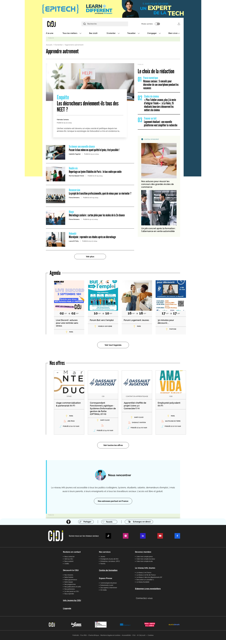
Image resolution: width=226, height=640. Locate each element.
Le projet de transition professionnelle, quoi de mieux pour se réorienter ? (100, 191)
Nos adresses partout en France (113, 501)
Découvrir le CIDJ (71, 570)
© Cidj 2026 (141, 635)
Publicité (76, 635)
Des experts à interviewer (108, 587)
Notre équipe (68, 582)
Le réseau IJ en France (143, 572)
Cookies (150, 635)
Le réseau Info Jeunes (145, 568)
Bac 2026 (93, 33)
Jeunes (102, 556)
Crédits (66, 563)
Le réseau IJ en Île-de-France (146, 575)
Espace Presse (105, 578)
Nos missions (68, 575)
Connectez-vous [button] (144, 598)
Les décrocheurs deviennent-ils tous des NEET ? (88, 103)
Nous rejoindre (69, 594)
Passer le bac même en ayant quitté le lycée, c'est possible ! (94, 148)
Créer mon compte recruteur (145, 559)
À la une (49, 33)
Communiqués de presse (108, 583)
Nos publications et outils (72, 587)
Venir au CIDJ (68, 559)
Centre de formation (108, 570)
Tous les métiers (70, 33)
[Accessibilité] (68, 522)
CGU (134, 635)
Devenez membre (143, 552)
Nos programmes (70, 584)
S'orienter (111, 33)
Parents (102, 563)
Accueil (49, 45)
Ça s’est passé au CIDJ (71, 591)
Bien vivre (173, 33)
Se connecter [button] (179, 24)
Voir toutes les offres (113, 445)
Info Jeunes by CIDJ (72, 600)
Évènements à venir (106, 585)
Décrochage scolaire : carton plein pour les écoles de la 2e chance (97, 213)
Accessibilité (126, 635)
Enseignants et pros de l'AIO (109, 559)
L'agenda (67, 608)
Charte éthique (93, 635)
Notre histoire (68, 577)
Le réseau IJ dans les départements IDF (149, 577)
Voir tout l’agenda (113, 345)
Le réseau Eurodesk (142, 582)
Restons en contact (72, 552)
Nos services (105, 552)
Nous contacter (69, 556)
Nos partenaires (69, 589)
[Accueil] (57, 24)
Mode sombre (147, 24)
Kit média (103, 590)
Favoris (109, 522)
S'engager (152, 33)
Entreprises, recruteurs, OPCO (110, 561)
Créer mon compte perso (144, 556)
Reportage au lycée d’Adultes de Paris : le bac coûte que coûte (95, 170)
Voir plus (90, 256)
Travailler (131, 33)
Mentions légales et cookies (110, 635)
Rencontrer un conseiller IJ (145, 579)
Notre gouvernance (70, 579)
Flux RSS (83, 635)
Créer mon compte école (144, 561)
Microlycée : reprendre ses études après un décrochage (92, 235)
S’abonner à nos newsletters (148, 589)
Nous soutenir (68, 561)
